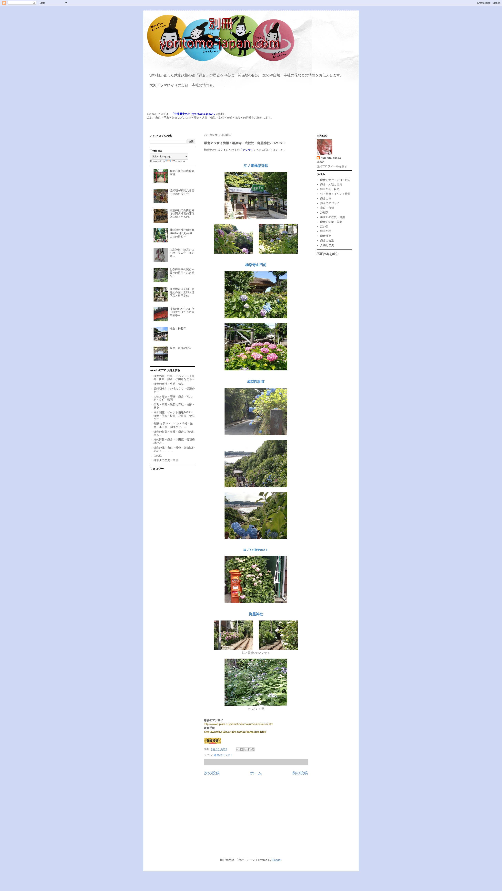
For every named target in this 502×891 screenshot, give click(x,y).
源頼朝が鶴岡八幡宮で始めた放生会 (182, 192)
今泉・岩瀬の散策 (181, 348)
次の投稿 (212, 773)
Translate (179, 161)
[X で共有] (245, 749)
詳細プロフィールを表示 (332, 166)
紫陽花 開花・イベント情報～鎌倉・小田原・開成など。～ (173, 425)
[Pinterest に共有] (253, 749)
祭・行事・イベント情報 (335, 193)
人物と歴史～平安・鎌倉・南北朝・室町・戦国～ (173, 398)
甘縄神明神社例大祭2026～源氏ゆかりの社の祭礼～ (182, 233)
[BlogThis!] (242, 749)
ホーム (256, 773)
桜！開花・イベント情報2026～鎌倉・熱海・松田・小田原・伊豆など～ (174, 416)
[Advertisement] (251, 818)
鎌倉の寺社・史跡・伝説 (169, 383)
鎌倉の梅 (325, 231)
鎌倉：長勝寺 (178, 328)
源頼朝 (324, 212)
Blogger (276, 859)
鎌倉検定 (325, 235)
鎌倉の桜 (325, 198)
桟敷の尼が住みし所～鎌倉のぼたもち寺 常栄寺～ (182, 312)
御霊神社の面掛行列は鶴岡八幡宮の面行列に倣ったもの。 (182, 213)
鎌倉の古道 (327, 240)
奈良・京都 (327, 207)
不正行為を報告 (328, 254)
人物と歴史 (327, 245)
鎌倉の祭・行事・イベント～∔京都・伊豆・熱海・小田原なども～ (174, 377)
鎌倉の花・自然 (329, 189)
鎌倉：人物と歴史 (331, 184)
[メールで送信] (238, 749)
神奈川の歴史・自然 (166, 460)
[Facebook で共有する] (249, 749)
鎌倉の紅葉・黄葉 (331, 221)
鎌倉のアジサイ (223, 755)
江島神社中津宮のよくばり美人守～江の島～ (182, 253)
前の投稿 (300, 773)
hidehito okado (331, 157)
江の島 (158, 455)
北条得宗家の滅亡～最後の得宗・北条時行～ (182, 273)
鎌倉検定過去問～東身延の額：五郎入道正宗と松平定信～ (182, 292)
